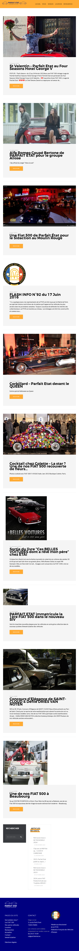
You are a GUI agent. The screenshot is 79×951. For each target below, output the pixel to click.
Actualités (8, 932)
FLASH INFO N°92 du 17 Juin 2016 (35, 296)
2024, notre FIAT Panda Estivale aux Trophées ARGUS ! (39, 880)
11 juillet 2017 (14, 150)
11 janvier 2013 (14, 461)
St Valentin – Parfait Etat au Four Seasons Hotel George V (39, 67)
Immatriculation (10, 937)
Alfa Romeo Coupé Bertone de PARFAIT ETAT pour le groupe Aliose (37, 156)
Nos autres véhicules (12, 925)
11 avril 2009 (14, 611)
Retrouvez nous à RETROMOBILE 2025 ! (39, 870)
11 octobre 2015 (15, 381)
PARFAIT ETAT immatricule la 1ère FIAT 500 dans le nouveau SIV (37, 617)
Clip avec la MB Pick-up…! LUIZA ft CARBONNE (40, 851)
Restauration (9, 930)
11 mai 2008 (13, 791)
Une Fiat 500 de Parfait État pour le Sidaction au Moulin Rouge (39, 236)
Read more (16, 86)
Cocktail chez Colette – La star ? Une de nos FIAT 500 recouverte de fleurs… (38, 466)
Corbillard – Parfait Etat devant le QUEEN (39, 385)
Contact (7, 935)
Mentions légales (11, 942)
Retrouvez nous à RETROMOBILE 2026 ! (39, 840)
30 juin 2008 (13, 696)
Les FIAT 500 (9, 922)
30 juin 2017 (13, 292)
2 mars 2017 (13, 233)
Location (8, 927)
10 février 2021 (14, 63)
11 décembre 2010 (15, 546)
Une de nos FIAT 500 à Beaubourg (29, 795)
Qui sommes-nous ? (11, 920)
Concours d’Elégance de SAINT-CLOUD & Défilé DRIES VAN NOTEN (38, 702)
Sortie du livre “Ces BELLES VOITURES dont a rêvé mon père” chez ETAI (39, 552)
